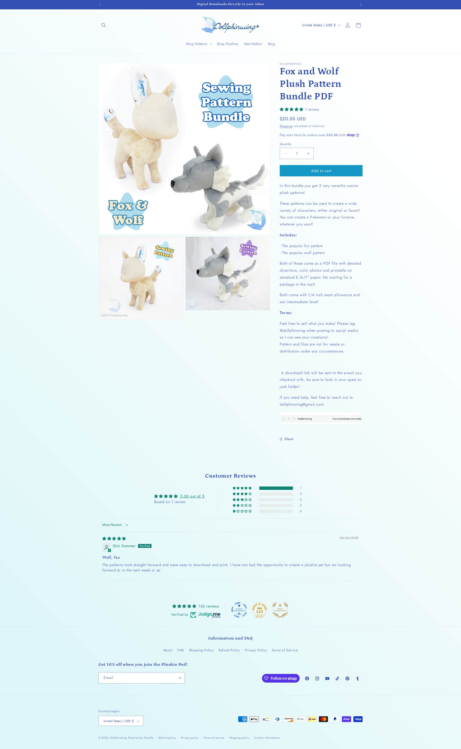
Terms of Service (285, 650)
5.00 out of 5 (192, 496)
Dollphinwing (118, 738)
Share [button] (289, 438)
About (167, 650)
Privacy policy (190, 738)
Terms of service (214, 738)
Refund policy (167, 738)
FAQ (180, 650)
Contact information (267, 738)
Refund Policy (229, 650)
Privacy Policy (256, 650)
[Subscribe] (179, 678)
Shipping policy (239, 738)
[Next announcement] (361, 4)
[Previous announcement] (100, 4)
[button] (103, 25)
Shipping (286, 126)
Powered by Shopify (141, 738)
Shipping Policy (201, 650)
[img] (114, 538)
